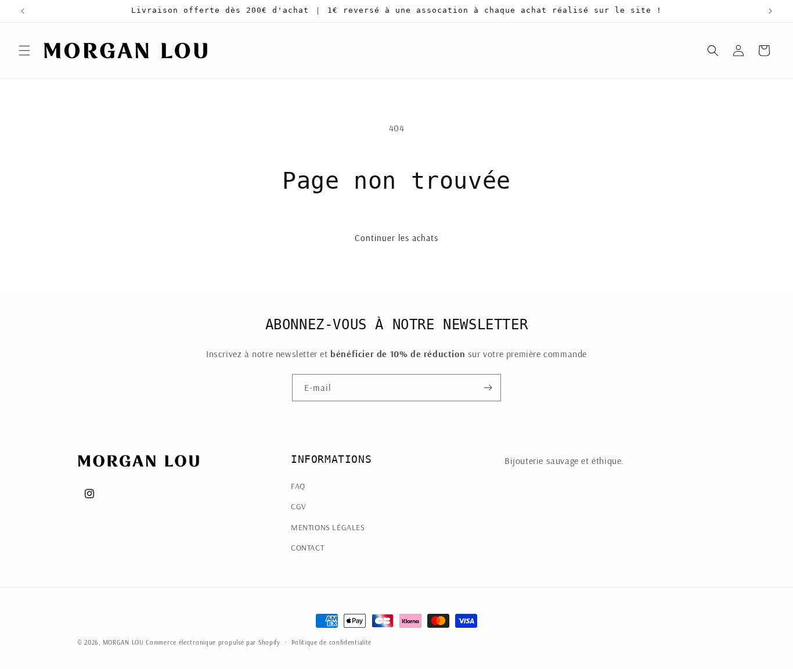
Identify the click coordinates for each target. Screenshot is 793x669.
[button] (24, 50)
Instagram (524, 493)
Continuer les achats (396, 237)
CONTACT (307, 547)
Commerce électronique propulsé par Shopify (213, 642)
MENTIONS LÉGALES (328, 527)
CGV (299, 506)
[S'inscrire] (487, 387)
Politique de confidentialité (331, 642)
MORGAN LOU (123, 642)
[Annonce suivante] (770, 11)
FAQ (298, 486)
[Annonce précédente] (22, 11)
